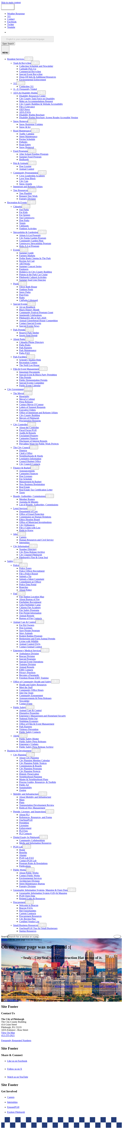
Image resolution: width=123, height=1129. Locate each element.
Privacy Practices (27, 672)
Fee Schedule (25, 479)
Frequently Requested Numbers (16, 1040)
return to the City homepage (101, 985)
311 (15, 83)
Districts (23, 450)
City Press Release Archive (32, 552)
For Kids (23, 212)
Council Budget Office (30, 461)
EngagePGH (13, 1107)
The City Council (21, 447)
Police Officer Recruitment (32, 571)
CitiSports (24, 226)
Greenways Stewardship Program (35, 243)
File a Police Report (28, 573)
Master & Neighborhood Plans (33, 779)
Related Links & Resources (32, 898)
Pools (15, 283)
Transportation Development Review (36, 805)
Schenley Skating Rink (30, 360)
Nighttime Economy (28, 721)
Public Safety (19, 707)
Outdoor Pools (26, 289)
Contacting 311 (26, 86)
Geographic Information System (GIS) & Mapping (43, 893)
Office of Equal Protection (31, 514)
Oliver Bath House (28, 286)
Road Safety (25, 144)
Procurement (19, 902)
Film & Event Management (26, 369)
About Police (25, 590)
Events (16, 250)
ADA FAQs (25, 112)
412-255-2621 (8, 1035)
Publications (25, 866)
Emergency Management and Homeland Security (42, 716)
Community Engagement (31, 695)
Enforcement (25, 828)
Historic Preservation (29, 774)
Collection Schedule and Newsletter (36, 66)
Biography (24, 396)
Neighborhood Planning (30, 776)
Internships (24, 542)
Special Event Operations (31, 661)
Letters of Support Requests (32, 407)
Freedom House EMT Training (34, 678)
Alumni (22, 855)
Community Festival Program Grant (36, 312)
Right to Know (26, 530)
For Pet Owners (26, 625)
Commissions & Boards (30, 766)
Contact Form (25, 703)
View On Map (8, 1032)
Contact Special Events (30, 323)
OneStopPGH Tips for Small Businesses (38, 928)
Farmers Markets (27, 255)
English (28, 32)
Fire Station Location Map (31, 596)
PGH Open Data (27, 896)
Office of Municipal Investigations (35, 522)
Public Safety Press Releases (32, 741)
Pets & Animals (20, 163)
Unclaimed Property (28, 435)
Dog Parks (24, 220)
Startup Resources (27, 931)
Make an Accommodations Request (36, 101)
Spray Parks (25, 292)
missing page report (67, 985)
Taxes (22, 492)
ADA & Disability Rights (25, 93)
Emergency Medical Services (27, 650)
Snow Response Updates (31, 124)
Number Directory (28, 549)
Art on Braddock (27, 307)
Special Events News (29, 326)
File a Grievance (27, 106)
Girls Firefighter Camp (30, 605)
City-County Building (29, 415)
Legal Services (20, 508)
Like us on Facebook (21, 1061)
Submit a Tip (25, 576)
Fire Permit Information (30, 613)
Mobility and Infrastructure (26, 794)
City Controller (20, 424)
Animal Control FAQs (29, 644)
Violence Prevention (28, 729)
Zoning (22, 790)
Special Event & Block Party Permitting (38, 374)
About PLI (24, 814)
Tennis (22, 223)
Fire (15, 593)
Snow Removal (20, 121)
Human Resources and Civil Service (36, 540)
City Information (21, 546)
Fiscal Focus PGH (28, 430)
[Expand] (29, 59)
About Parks (19, 339)
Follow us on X (18, 1069)
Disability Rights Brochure (32, 115)
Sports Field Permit (28, 335)
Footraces (23, 269)
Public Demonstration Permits (33, 380)
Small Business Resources (25, 925)
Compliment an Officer (30, 582)
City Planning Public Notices (33, 763)
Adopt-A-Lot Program (29, 235)
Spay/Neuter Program (29, 630)
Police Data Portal (27, 584)
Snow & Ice (25, 127)
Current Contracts (27, 913)
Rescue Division (27, 656)
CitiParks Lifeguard (28, 300)
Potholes (23, 142)
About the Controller (29, 427)
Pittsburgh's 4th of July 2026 (32, 318)
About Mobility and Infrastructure (35, 797)
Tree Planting (25, 193)
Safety (10, 561)
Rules (22, 297)
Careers (22, 537)
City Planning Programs (30, 768)
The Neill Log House (29, 365)
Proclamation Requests (30, 420)
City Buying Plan (27, 919)
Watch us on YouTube (21, 1077)
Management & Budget (30, 481)
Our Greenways (26, 217)
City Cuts (23, 181)
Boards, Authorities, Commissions (29, 496)
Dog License (25, 166)
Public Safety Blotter (29, 739)
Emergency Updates (28, 744)
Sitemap (80, 1123)
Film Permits (25, 377)
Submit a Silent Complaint (31, 579)
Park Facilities (20, 357)
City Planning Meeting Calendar (34, 760)
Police (16, 565)
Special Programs (27, 659)
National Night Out (28, 718)
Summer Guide (26, 253)
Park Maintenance (27, 350)
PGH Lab (17, 847)
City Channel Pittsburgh (30, 554)
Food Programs (20, 151)
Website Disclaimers (49, 1123)
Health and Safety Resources (32, 684)
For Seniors (24, 215)
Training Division (27, 664)
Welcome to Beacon (28, 905)
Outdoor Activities (28, 228)
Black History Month (29, 309)
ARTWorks (24, 263)
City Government (15, 389)
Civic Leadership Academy (32, 175)
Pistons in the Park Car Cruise (33, 274)
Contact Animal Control (30, 646)
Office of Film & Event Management (36, 724)
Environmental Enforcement (32, 79)
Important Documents (29, 372)
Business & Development (19, 750)
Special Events (20, 304)
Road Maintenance (22, 130)
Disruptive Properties (29, 713)
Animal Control (26, 169)
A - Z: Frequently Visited (25, 89)
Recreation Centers (28, 362)
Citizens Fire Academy (30, 607)
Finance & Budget (22, 468)
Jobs (15, 534)
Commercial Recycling (30, 71)
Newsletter (24, 701)
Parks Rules (24, 345)
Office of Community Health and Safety (32, 681)
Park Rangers (25, 347)
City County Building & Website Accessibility (41, 104)
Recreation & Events (17, 202)
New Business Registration (32, 484)
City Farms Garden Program (32, 238)
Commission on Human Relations (35, 517)
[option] (64, 32)
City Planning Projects (29, 771)
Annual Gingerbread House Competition (38, 320)
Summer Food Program (30, 157)
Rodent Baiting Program (30, 636)
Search (4, 936)
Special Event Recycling (30, 74)
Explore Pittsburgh (16, 1112)
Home (22, 850)
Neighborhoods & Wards (31, 456)
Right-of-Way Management (32, 808)
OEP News (24, 109)
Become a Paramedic (29, 675)
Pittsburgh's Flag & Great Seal (33, 557)
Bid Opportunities (27, 910)
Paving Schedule (27, 139)
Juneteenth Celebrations (30, 315)
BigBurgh (24, 159)
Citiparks (17, 206)
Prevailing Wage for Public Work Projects (39, 443)
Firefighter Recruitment (30, 602)
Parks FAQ (24, 353)
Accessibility (67, 1123)
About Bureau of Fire (29, 599)
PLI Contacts (25, 833)
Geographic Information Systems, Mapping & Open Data (40, 890)
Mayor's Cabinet (27, 399)
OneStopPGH (26, 820)
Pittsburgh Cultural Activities (32, 277)
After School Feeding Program (33, 154)
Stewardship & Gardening (25, 232)
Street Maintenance (28, 136)
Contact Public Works (29, 875)
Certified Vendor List (29, 921)
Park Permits (19, 329)
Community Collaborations (32, 840)
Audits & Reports (27, 433)
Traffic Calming (26, 133)
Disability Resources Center (32, 96)
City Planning (19, 754)
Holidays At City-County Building (35, 272)
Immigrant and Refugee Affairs (28, 186)
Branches (23, 587)
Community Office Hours (31, 690)
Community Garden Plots (31, 240)
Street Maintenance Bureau (32, 883)
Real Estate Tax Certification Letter (35, 489)
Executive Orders (27, 410)
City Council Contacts (29, 464)
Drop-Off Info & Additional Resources (37, 77)
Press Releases (26, 401)
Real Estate (24, 487)
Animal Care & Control (24, 622)
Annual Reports (26, 615)
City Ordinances (27, 525)
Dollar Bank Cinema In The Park (35, 258)
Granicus (82, 1126)
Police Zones (25, 568)
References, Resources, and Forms (35, 817)
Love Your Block (27, 178)
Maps (21, 799)
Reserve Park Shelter (29, 332)
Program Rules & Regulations (33, 863)
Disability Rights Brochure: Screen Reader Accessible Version (48, 117)
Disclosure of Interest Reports (33, 441)
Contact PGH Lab (27, 860)
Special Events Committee (31, 383)
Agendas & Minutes (28, 502)
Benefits (23, 852)
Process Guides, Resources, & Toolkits (37, 782)
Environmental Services (30, 878)
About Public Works (29, 873)
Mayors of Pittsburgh (29, 418)
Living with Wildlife (28, 641)
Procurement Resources (30, 916)
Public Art (24, 785)
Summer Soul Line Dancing (32, 280)
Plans (21, 802)
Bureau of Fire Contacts (30, 618)
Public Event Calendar (29, 385)
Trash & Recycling (22, 63)
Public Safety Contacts (30, 732)
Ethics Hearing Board (29, 519)
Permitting (24, 822)
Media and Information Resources (35, 843)
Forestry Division (27, 198)
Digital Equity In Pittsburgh (26, 837)
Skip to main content (11, 2)
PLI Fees (23, 831)
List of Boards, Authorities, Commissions (38, 504)
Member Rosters (27, 499)
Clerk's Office (25, 453)
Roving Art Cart (26, 261)
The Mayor (18, 393)
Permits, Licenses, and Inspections (29, 811)
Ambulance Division (29, 653)
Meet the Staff (26, 687)
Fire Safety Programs (29, 610)
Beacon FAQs (26, 908)
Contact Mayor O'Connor (31, 404)
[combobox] (27, 39)
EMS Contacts (26, 669)
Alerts (16, 736)
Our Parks (24, 209)
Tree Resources (20, 190)
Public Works (19, 870)
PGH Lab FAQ (26, 858)
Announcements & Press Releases (35, 698)
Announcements (27, 471)
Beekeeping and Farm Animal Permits (37, 638)
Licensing (23, 825)
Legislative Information (30, 458)
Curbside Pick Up (27, 69)
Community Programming (25, 172)
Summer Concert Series (30, 266)
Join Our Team (26, 693)
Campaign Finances (28, 438)
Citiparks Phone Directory (31, 342)
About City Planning (29, 757)
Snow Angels (25, 184)
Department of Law (28, 511)
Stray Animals (26, 633)
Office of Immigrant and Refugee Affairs (38, 412)
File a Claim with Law (29, 527)
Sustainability (25, 787)
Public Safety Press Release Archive (36, 747)
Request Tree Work (28, 196)
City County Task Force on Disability (37, 98)
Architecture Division (29, 881)
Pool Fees (23, 295)
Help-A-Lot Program (29, 246)
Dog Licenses (25, 476)
